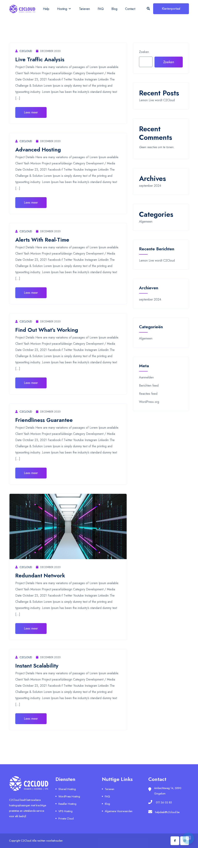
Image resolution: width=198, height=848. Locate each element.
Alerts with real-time (42, 240)
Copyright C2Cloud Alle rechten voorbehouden (36, 841)
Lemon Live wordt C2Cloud (157, 100)
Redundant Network (40, 575)
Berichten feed (149, 385)
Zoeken (144, 52)
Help (46, 9)
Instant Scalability (36, 666)
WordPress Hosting (69, 796)
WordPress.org (149, 402)
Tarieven (84, 9)
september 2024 (150, 185)
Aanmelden (146, 377)
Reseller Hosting (67, 804)
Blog (114, 9)
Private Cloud (66, 818)
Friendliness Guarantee (44, 420)
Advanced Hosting (38, 150)
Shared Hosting (67, 789)
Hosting (62, 9)
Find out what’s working (46, 330)
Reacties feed (148, 393)
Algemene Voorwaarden (118, 811)
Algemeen (145, 221)
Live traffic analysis (39, 59)
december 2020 (50, 51)
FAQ (101, 9)
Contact (130, 9)
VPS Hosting (65, 811)
